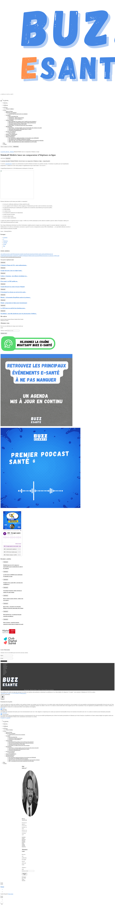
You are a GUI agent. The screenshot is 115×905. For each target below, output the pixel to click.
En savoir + (24, 693)
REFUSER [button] (19, 693)
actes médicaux (4, 254)
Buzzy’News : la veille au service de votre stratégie (20, 125)
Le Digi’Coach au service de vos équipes (18, 114)
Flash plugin (10, 894)
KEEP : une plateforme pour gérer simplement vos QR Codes (23, 141)
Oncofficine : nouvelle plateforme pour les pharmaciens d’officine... (19, 313)
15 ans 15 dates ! (10, 109)
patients (37, 255)
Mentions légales (33, 689)
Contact (5, 144)
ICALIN (13, 255)
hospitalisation (9, 255)
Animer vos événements (11, 134)
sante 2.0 (53, 255)
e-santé (42, 254)
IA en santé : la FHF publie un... (9, 281)
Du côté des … (6, 100)
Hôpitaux (12, 151)
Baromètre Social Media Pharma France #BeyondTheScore (22, 122)
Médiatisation (9, 126)
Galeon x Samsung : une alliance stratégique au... (14, 276)
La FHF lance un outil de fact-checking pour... (13, 308)
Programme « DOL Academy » (15, 119)
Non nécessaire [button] (4, 713)
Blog (4, 143)
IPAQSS (22, 255)
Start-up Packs (9, 111)
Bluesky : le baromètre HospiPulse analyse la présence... (16, 297)
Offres (4, 110)
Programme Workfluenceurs (15, 130)
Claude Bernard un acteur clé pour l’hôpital (13, 286)
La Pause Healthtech (11, 135)
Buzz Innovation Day (13, 116)
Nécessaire (4, 709)
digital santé (38, 254)
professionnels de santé (46, 255)
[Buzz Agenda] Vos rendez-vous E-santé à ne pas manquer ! (22, 121)
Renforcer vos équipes (11, 112)
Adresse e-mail (4, 330)
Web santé (57, 255)
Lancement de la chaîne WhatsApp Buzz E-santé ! (20, 129)
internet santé (18, 255)
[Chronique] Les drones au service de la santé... (13, 292)
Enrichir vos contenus (11, 131)
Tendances (5, 105)
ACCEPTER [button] (14, 693)
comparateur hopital (19, 254)
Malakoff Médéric (28, 255)
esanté (45, 254)
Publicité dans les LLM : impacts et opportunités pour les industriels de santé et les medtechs (13, 566)
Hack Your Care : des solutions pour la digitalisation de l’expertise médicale (26, 140)
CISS (13, 254)
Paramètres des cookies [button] (6, 693)
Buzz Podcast (12, 133)
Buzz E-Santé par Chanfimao (47, 689)
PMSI (40, 255)
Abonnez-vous (4, 333)
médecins (34, 255)
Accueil (2, 151)
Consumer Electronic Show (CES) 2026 (17, 124)
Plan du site (26, 689)
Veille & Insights (10, 120)
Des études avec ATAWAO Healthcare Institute (19, 139)
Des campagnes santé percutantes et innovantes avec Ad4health (24, 138)
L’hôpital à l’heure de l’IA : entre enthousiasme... (14, 265)
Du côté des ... (7, 151)
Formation (8, 115)
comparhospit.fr (8, 163)
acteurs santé (9, 254)
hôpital (4, 255)
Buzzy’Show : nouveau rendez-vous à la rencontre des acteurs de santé (25, 127)
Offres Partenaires (10, 136)
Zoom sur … (5, 102)
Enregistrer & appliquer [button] (5, 717)
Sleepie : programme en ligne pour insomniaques (14, 303)
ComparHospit (26, 254)
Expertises (5, 107)
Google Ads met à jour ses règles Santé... (11, 270)
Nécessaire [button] (3, 708)
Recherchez (16, 146)
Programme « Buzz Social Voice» (16, 117)
